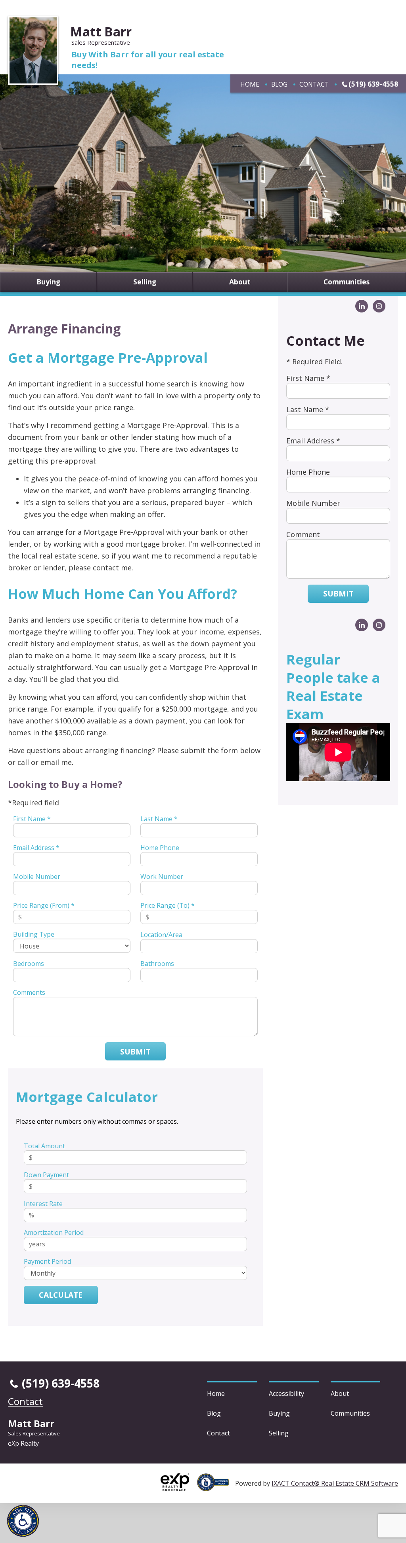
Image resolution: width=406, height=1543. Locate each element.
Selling (144, 282)
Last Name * (159, 818)
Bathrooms (157, 963)
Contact (314, 84)
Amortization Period (54, 1232)
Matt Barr (101, 31)
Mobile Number (36, 876)
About (240, 282)
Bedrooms (28, 963)
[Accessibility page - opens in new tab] (216, 1486)
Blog (279, 84)
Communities (347, 282)
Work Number (161, 876)
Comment (303, 534)
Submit (135, 1051)
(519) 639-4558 (373, 84)
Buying (48, 282)
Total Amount (44, 1146)
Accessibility (286, 1393)
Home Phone (159, 847)
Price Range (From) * (44, 905)
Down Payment (46, 1174)
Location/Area (161, 934)
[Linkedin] (361, 306)
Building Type (33, 934)
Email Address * (36, 847)
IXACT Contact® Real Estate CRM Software (335, 1483)
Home (249, 84)
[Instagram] (379, 306)
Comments (29, 992)
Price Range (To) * (167, 905)
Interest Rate (43, 1203)
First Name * (32, 818)
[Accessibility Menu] (23, 1520)
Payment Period (47, 1261)
